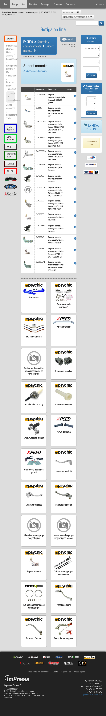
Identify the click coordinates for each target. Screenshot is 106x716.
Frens (8, 85)
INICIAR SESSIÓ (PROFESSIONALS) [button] (76, 17)
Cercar (92, 75)
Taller (8, 118)
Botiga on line (18, 4)
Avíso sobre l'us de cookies (39, 671)
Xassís (9, 104)
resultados (69, 39)
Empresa (58, 4)
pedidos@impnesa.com (92, 694)
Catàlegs (45, 4)
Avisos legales (79, 671)
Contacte (70, 4)
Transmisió (11, 89)
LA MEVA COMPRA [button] (70, 12)
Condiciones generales (62, 671)
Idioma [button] (99, 4)
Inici (6, 4)
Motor (9, 52)
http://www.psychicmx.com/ (36, 71)
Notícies (33, 4)
